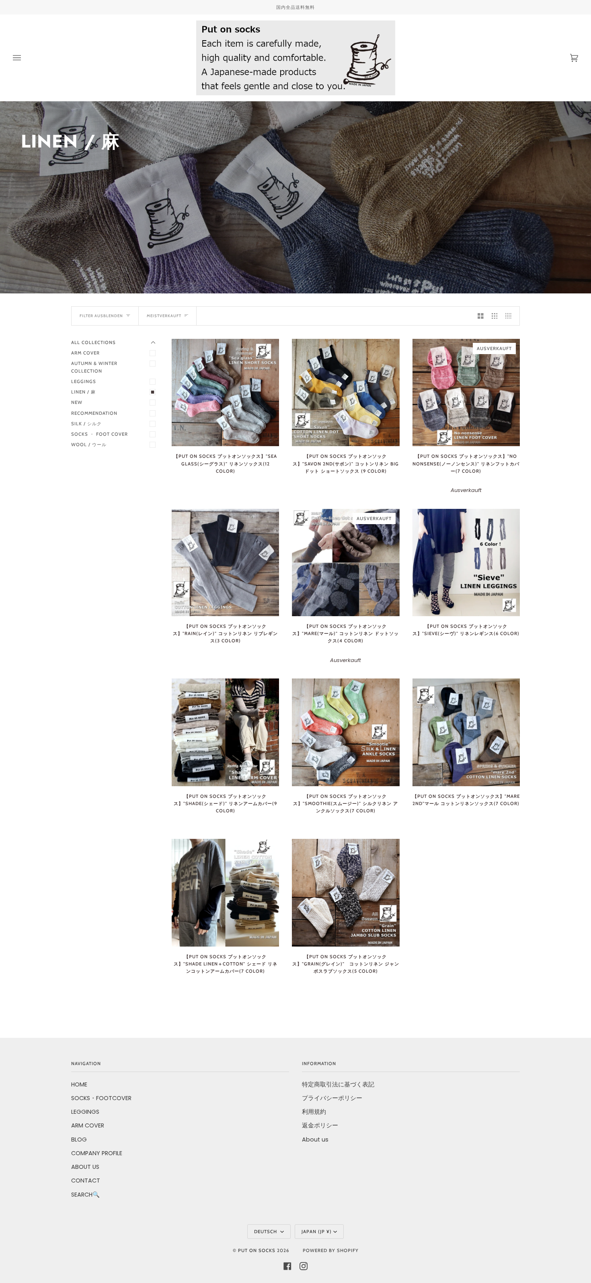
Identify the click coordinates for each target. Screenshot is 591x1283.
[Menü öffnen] (25, 57)
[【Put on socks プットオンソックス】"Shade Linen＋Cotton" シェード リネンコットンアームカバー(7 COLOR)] (225, 892)
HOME (79, 1084)
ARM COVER (87, 1125)
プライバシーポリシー (332, 1098)
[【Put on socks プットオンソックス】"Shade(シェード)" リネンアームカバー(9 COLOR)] (225, 732)
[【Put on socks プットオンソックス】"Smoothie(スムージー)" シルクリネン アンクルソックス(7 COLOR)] (345, 732)
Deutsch (266, 1231)
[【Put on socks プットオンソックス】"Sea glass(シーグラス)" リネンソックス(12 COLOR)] (225, 392)
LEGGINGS (85, 1112)
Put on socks (256, 1250)
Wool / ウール (89, 444)
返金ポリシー (320, 1125)
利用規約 (314, 1112)
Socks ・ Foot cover (99, 434)
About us (315, 1139)
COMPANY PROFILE (96, 1153)
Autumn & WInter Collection (96, 367)
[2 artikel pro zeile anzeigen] (481, 316)
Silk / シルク (86, 423)
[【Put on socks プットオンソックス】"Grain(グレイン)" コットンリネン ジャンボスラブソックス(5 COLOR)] (345, 892)
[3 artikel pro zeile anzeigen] (495, 316)
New (76, 402)
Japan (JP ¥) (317, 1231)
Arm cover (85, 353)
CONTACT (85, 1180)
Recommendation (94, 413)
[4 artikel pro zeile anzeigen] (510, 316)
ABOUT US (85, 1167)
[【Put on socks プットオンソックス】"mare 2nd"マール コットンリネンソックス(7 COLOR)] (466, 732)
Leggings (83, 381)
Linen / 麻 (83, 392)
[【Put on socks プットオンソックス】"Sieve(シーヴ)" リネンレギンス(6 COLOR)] (466, 562)
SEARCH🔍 (85, 1195)
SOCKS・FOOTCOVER (101, 1098)
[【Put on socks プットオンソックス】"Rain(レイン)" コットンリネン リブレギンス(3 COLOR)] (225, 562)
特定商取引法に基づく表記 (338, 1084)
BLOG (79, 1139)
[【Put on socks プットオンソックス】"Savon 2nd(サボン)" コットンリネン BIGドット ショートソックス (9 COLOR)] (345, 392)
